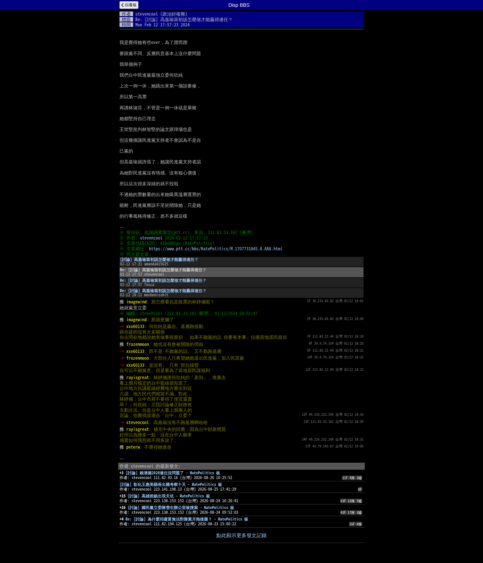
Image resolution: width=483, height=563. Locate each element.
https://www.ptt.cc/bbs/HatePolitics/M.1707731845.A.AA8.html (216, 248)
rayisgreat (137, 377)
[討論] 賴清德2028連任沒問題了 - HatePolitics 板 (173, 473)
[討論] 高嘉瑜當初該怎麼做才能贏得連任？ (159, 259)
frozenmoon (137, 344)
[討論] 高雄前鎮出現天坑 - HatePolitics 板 (169, 496)
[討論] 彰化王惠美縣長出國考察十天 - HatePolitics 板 (170, 484)
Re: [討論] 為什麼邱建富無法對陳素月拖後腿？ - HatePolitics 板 (187, 519)
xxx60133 (135, 326)
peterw (133, 447)
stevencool (146, 14)
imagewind (136, 301)
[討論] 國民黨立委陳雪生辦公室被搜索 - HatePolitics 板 (181, 507)
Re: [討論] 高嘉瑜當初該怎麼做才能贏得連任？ (163, 280)
